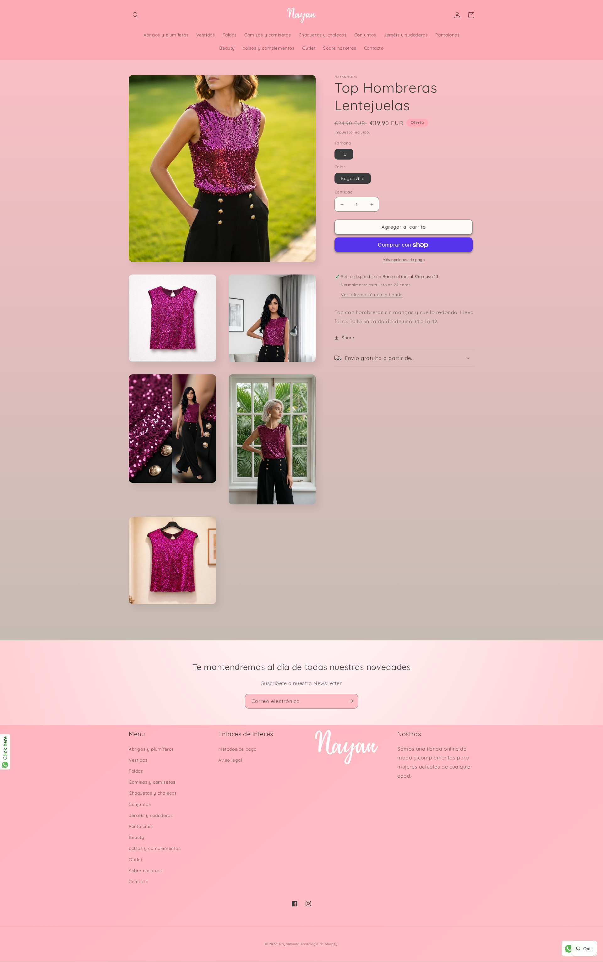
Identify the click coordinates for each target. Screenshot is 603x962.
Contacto (139, 881)
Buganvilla (353, 178)
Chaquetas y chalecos (153, 793)
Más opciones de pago (404, 260)
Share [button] (348, 337)
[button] (136, 15)
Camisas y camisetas (152, 782)
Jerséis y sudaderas (151, 815)
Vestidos (138, 760)
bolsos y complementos (155, 848)
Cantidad (343, 191)
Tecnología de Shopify (319, 944)
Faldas (136, 771)
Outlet (136, 859)
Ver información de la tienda (372, 294)
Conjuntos (140, 804)
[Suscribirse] (351, 701)
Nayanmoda (289, 944)
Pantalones (141, 826)
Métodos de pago (237, 749)
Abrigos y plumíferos (151, 749)
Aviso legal (230, 760)
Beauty (136, 837)
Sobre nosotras (145, 870)
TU (344, 154)
